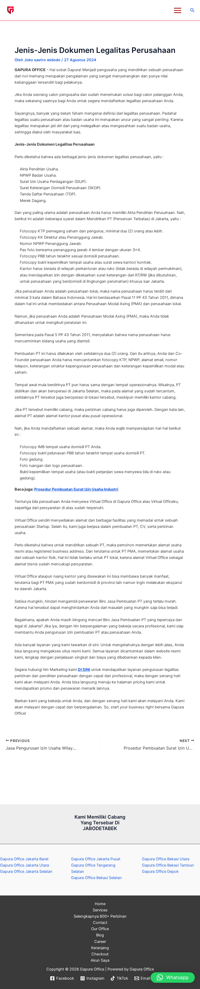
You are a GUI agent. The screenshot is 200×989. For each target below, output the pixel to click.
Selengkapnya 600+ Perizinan (100, 916)
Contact (100, 922)
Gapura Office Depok (160, 871)
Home (100, 903)
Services (100, 910)
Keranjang (100, 947)
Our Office (100, 928)
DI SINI (84, 669)
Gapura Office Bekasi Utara (165, 859)
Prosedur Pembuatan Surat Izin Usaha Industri (76, 489)
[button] (192, 10)
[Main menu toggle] (177, 10)
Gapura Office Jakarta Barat (24, 859)
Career (100, 941)
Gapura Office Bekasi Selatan (96, 877)
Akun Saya (100, 960)
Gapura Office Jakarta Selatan (26, 871)
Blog (100, 935)
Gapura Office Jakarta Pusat (95, 859)
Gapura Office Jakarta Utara (24, 865)
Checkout (100, 954)
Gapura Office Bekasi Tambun (168, 865)
